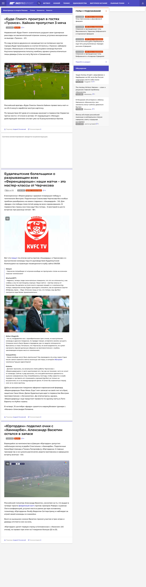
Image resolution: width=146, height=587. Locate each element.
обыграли (58, 333)
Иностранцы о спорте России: (15, 10)
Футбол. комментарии (33, 163)
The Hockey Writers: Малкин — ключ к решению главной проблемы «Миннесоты (91, 89)
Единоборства (80, 3)
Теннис (66, 3)
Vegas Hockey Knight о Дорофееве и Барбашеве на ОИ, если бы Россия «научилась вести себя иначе (90, 77)
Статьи (32, 10)
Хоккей (56, 3)
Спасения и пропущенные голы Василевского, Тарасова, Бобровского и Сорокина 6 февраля (91, 31)
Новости (49, 10)
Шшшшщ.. (88, 94)
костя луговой (90, 124)
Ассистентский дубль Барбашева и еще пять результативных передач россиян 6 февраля (90, 43)
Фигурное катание (98, 3)
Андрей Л (88, 82)
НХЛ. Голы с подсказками (94, 16)
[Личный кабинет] (143, 3)
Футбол (46, 3)
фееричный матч (27, 479)
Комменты (40, 10)
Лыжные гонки (117, 3)
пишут (14, 231)
